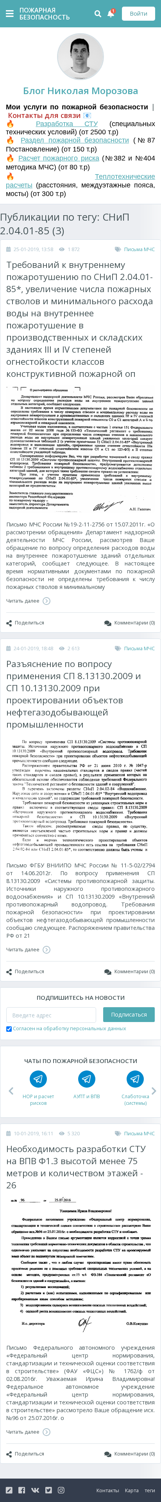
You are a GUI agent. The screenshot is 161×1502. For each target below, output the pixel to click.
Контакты (108, 1490)
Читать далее (23, 600)
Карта (132, 1490)
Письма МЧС (139, 249)
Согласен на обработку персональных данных (69, 1028)
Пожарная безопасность (39, 14)
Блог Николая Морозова (80, 90)
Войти (138, 13)
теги (150, 1490)
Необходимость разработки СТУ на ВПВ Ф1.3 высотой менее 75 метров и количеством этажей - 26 (76, 1167)
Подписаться (129, 1014)
